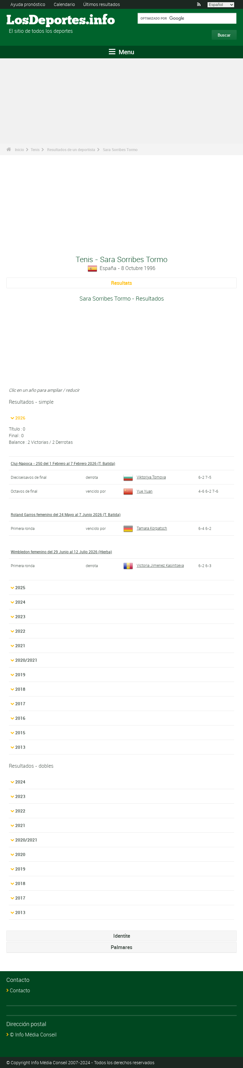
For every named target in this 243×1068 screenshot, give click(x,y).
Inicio (19, 149)
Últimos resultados (101, 4)
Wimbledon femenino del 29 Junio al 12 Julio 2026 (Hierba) (61, 551)
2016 (20, 718)
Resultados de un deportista (71, 149)
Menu (125, 52)
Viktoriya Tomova (151, 476)
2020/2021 (26, 660)
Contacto (20, 990)
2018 (20, 689)
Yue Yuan (145, 491)
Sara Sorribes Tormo (120, 149)
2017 (20, 704)
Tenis (35, 149)
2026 (20, 418)
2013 (20, 747)
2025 (20, 587)
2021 (20, 645)
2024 (20, 602)
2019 (20, 675)
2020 (20, 854)
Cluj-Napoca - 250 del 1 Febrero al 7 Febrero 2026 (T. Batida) (63, 463)
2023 (20, 616)
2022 (20, 631)
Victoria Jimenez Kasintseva (160, 565)
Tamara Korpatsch (152, 528)
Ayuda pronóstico (27, 4)
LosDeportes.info (30, 20)
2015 (20, 733)
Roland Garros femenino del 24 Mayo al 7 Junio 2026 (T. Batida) (66, 514)
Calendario (64, 4)
